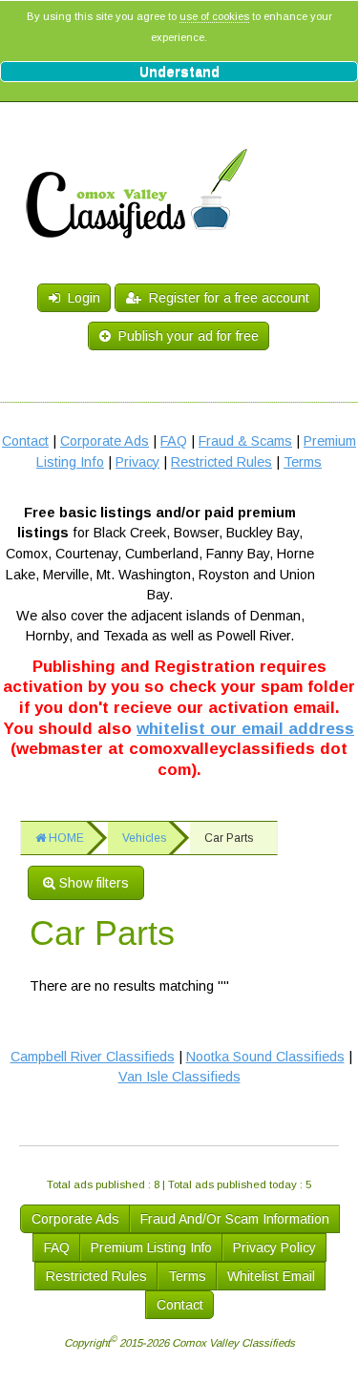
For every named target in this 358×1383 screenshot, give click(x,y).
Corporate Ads (104, 441)
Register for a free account (225, 297)
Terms (303, 462)
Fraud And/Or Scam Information (234, 1218)
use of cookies (214, 16)
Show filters (92, 883)
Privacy (137, 462)
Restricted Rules (221, 462)
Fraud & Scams (245, 441)
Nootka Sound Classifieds (265, 1056)
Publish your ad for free (187, 336)
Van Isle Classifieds (179, 1076)
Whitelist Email (271, 1276)
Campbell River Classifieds (93, 1056)
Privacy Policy (274, 1247)
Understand (179, 71)
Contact (25, 441)
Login (80, 297)
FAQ (173, 441)
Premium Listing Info (151, 1247)
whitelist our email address (245, 729)
